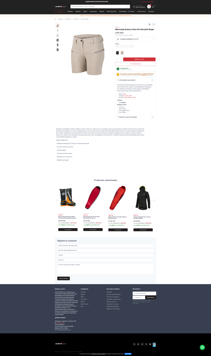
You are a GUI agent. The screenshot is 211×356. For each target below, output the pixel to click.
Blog (82, 306)
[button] (135, 39)
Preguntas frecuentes (113, 304)
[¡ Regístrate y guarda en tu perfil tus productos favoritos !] (154, 24)
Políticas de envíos (112, 301)
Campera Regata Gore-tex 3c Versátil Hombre (141, 217)
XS (117, 46)
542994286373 (60, 323)
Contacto (151, 11)
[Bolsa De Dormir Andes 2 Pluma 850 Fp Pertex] (118, 198)
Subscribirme (150, 297)
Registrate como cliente (113, 309)
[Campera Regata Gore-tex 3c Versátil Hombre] (143, 198)
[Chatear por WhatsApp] (202, 347)
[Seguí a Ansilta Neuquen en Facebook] (146, 344)
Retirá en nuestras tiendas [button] (128, 117)
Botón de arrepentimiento (114, 294)
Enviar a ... (60, 11)
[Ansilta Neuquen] (61, 6)
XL (132, 46)
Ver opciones (68, 229)
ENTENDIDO (128, 353)
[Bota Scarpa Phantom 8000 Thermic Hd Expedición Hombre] (68, 198)
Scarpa (60, 215)
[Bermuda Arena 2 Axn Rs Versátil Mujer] (58, 25)
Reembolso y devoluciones (114, 299)
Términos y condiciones (113, 297)
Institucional (141, 11)
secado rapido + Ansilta (130, 97)
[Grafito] (117, 53)
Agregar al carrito (139, 59)
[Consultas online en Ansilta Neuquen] (134, 344)
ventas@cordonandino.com (63, 330)
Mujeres (78, 11)
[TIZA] (122, 53)
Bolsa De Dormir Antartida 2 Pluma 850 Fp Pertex (91, 217)
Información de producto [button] (127, 80)
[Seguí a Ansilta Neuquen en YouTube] (150, 344)
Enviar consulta (63, 278)
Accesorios (93, 11)
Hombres (70, 11)
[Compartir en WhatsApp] (149, 24)
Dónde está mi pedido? (113, 306)
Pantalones (68, 19)
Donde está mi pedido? (148, 1)
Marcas (102, 11)
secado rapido (128, 95)
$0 (154, 6)
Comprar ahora (136, 64)
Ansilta (124, 94)
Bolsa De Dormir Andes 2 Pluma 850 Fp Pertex (117, 217)
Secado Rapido (85, 19)
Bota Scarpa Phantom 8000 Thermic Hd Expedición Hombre (67, 217)
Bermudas (76, 19)
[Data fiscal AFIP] (154, 345)
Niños (85, 11)
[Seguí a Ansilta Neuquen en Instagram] (142, 344)
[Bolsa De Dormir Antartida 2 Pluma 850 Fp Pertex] (93, 198)
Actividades (123, 11)
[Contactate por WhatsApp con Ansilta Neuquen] (138, 344)
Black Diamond (111, 11)
